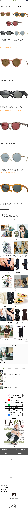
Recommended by (24, 341)
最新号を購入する (6, 449)
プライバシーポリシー (14, 506)
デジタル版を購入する (20, 449)
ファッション (1, 4)
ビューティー (12, 463)
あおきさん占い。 (5, 483)
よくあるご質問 (14, 507)
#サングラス (6, 219)
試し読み (6, 453)
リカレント (11, 480)
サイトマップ (19, 506)
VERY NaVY (3, 489)
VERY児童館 (20, 464)
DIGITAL (14, 504)
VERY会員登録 (4, 491)
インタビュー (11, 477)
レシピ (1, 475)
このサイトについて (10, 506)
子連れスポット (20, 465)
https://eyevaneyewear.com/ (4, 209)
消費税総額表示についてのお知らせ (14, 502)
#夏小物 (13, 219)
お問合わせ (18, 507)
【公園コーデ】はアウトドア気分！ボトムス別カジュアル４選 (9, 215)
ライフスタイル (4, 474)
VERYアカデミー (11, 478)
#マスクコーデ (21, 219)
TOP (0, 459)
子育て (20, 463)
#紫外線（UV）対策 (10, 219)
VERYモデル (11, 479)
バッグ (1, 465)
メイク (10, 464)
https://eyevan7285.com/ (4, 208)
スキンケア (11, 465)
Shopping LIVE (4, 487)
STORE (16, 504)
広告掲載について (10, 507)
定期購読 (20, 453)
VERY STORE (4, 485)
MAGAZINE (12, 504)
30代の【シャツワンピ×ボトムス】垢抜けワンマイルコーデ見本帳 (9, 216)
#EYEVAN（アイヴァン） (17, 219)
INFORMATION (14, 505)
